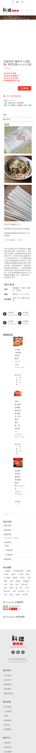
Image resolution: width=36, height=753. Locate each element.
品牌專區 (7, 720)
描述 (5, 115)
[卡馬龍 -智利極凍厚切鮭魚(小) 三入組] (18, 341)
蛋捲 (11, 588)
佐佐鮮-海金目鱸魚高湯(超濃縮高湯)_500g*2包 (20, 480)
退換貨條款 (8, 693)
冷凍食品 (9, 550)
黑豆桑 (25, 594)
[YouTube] (18, 652)
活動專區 (7, 729)
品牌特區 (7, 534)
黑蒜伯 (18, 594)
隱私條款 (7, 689)
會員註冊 (7, 747)
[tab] (18, 114)
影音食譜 (7, 707)
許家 (30, 105)
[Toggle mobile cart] (27, 11)
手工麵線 (12, 105)
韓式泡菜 (7, 591)
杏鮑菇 (15, 577)
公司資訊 (7, 675)
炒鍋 (11, 581)
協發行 (13, 574)
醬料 (7, 546)
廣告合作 (7, 680)
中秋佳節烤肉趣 (18, 571)
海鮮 (5, 581)
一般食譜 (7, 711)
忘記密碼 (7, 752)
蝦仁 (21, 588)
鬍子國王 (22, 591)
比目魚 (22, 577)
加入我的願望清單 (13, 96)
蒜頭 (5, 588)
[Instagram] (23, 652)
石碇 (25, 105)
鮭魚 (11, 594)
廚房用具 (7, 559)
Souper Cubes (11, 538)
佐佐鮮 (6, 574)
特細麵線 (26, 581)
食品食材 (20, 103)
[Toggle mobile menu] (32, 11)
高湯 (14, 591)
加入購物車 (24, 88)
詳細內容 (20, 378)
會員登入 (7, 743)
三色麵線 (7, 571)
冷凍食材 (9, 555)
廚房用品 (7, 530)
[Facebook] (13, 652)
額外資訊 (6, 119)
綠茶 (17, 584)
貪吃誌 (7, 725)
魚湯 (5, 594)
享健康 (28, 571)
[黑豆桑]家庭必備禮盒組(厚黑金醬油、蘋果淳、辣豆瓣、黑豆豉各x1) (18, 416)
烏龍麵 (19, 105)
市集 (6, 716)
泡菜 (29, 577)
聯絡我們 (7, 684)
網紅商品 (12, 103)
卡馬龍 (21, 574)
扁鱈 (27, 574)
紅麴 (11, 584)
